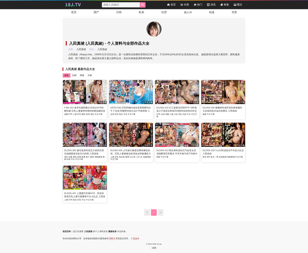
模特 (84, 114)
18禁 (154, 248)
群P (208, 157)
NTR (70, 114)
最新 (66, 75)
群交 (204, 157)
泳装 (112, 114)
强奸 (66, 157)
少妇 (176, 114)
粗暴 (83, 157)
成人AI (188, 12)
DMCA (112, 238)
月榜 (89, 75)
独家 (204, 114)
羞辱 (127, 157)
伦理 (164, 12)
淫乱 (92, 114)
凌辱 (79, 157)
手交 (125, 114)
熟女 (121, 114)
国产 (96, 12)
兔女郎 (122, 157)
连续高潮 (223, 157)
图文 (239, 4)
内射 (184, 114)
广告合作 (135, 238)
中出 (189, 114)
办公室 (132, 157)
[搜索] (142, 5)
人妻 (75, 114)
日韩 (119, 12)
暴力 (88, 157)
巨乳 (79, 114)
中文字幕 (98, 114)
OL (141, 157)
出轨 (163, 114)
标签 (226, 4)
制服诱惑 (147, 157)
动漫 (211, 12)
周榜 (82, 75)
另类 (234, 12)
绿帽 (66, 114)
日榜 (74, 75)
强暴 (70, 157)
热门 (199, 4)
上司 (138, 157)
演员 (213, 4)
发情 (88, 114)
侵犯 (75, 157)
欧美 (141, 12)
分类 (186, 4)
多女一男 (214, 157)
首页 (173, 4)
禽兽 (92, 157)
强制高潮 (98, 157)
